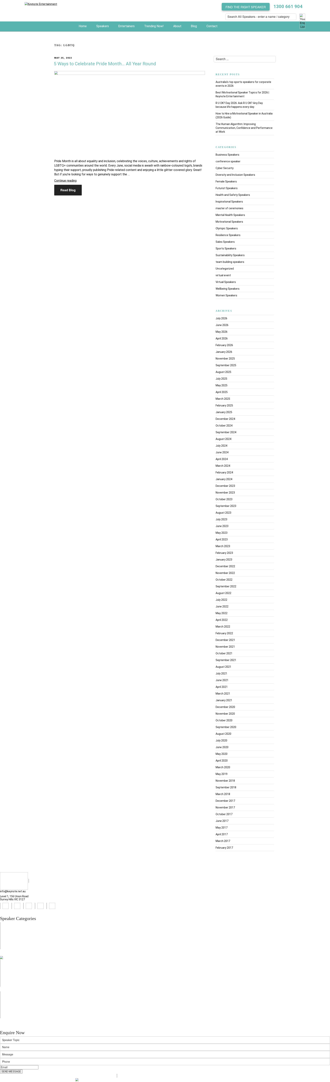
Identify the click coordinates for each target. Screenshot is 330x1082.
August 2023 (223, 512)
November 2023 (225, 492)
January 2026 (224, 351)
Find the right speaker (246, 7)
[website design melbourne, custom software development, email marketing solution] (88, 1080)
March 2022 (223, 626)
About (177, 26)
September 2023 (226, 505)
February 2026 (224, 345)
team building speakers (230, 261)
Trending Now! (154, 26)
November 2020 (225, 713)
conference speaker (228, 161)
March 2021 (223, 693)
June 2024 (222, 452)
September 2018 (226, 787)
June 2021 (222, 680)
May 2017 (221, 827)
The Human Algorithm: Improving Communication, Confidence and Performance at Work (244, 128)
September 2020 (226, 727)
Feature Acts (10, 993)
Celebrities (9, 1012)
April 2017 (222, 834)
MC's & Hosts (10, 1001)
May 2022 (221, 613)
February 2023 (224, 552)
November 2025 (225, 358)
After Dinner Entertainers (17, 997)
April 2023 (222, 539)
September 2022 (226, 586)
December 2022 (225, 566)
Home (83, 26)
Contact (212, 26)
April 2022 (222, 619)
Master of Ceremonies (16, 947)
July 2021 (221, 673)
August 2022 (223, 593)
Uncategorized (225, 268)
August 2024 (223, 438)
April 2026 (222, 338)
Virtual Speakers (226, 282)
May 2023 (221, 532)
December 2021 (225, 640)
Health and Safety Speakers (233, 194)
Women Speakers (226, 295)
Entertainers (126, 26)
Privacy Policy (127, 1075)
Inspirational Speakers (229, 201)
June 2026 (222, 325)
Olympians (8, 943)
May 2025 (221, 385)
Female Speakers (226, 181)
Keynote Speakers (13, 931)
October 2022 (224, 579)
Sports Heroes (11, 973)
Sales (5, 969)
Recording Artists (13, 1008)
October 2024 (224, 425)
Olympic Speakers (227, 228)
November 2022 (225, 573)
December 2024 (225, 418)
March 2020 (223, 767)
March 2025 (223, 398)
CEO (5, 977)
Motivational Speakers (229, 221)
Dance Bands (10, 1004)
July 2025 (221, 378)
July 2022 (221, 599)
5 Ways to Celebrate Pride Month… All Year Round (105, 63)
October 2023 (224, 499)
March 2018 (223, 794)
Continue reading (65, 180)
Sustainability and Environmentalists (25, 984)
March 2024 (223, 465)
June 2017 (222, 820)
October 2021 (224, 653)
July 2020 (221, 740)
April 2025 (222, 392)
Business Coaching (14, 965)
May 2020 (221, 753)
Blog (194, 26)
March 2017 (223, 841)
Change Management (15, 980)
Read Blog (68, 190)
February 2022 (224, 633)
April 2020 (222, 760)
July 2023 (221, 519)
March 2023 (223, 546)
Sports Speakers (226, 248)
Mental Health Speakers (230, 215)
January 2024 (224, 479)
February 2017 (224, 847)
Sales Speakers (225, 241)
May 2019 (221, 774)
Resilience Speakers (228, 235)
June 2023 (222, 526)
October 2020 (224, 720)
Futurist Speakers (227, 188)
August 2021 (223, 666)
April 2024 (222, 459)
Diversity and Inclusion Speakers (235, 174)
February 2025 (224, 405)
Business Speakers (227, 154)
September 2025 (226, 365)
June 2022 (222, 606)
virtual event (223, 275)
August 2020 (223, 733)
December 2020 (225, 707)
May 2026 (221, 331)
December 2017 (225, 800)
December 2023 (225, 485)
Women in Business (14, 961)
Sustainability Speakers (230, 255)
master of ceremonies (229, 208)
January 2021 (224, 700)
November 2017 (225, 807)
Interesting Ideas (12, 1016)
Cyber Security (225, 168)
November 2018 (225, 780)
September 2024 (226, 432)
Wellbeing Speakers (227, 288)
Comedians (9, 939)
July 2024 (221, 445)
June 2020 (222, 747)
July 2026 (221, 318)
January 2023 (224, 559)
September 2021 (226, 660)
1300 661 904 (287, 6)
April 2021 (222, 686)
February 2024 (224, 472)
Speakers (102, 26)
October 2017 (224, 814)
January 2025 (224, 412)
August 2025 (223, 371)
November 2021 (225, 646)
